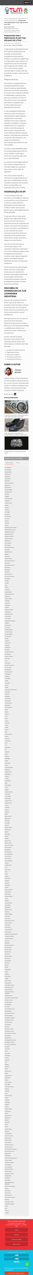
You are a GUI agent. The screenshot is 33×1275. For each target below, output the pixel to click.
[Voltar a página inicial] (16, 10)
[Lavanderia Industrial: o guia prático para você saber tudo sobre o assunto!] (16, 407)
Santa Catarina (9, 462)
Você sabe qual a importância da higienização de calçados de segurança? (16, 434)
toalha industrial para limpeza (11, 28)
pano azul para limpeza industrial (12, 30)
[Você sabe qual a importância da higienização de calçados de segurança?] (16, 425)
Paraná (18, 462)
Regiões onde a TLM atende (14, 458)
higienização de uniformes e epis (12, 32)
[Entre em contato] (11, 79)
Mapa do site (16, 1244)
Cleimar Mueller (17, 45)
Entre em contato (16, 1239)
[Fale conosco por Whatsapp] (27, 1264)
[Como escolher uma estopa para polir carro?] (16, 443)
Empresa (16, 1234)
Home (16, 1230)
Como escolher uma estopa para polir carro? (15, 452)
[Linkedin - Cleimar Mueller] (15, 394)
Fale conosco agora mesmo (16, 1273)
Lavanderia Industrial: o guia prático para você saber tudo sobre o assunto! (16, 415)
